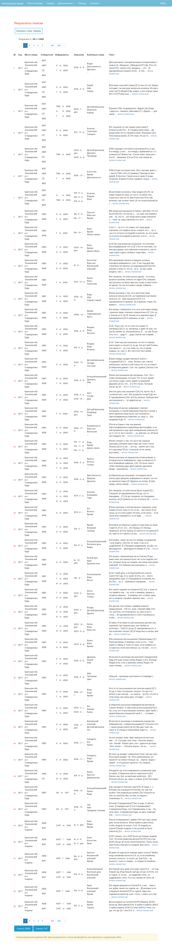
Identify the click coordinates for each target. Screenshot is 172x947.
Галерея (50, 3)
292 (59, 45)
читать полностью (140, 93)
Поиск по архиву (35, 3)
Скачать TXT (42, 928)
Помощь (82, 3)
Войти (163, 3)
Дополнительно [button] (65, 3)
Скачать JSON (23, 928)
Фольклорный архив (12, 3)
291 (52, 45)
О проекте (94, 3)
